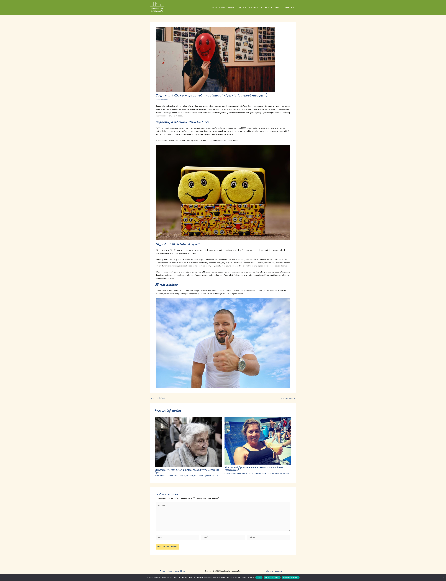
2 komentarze (160, 476)
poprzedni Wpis (158, 398)
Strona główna (218, 7)
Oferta (241, 7)
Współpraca (289, 7)
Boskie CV (253, 7)
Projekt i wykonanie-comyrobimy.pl (172, 571)
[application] (245, 7)
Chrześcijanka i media (270, 7)
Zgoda (259, 577)
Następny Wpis (288, 398)
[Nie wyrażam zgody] (443, 577)
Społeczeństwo (162, 100)
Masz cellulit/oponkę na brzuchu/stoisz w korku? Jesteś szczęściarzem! (254, 468)
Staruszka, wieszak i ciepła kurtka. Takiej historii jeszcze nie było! (187, 470)
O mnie (231, 7)
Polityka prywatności (273, 571)
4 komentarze (230, 473)
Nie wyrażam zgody (272, 577)
